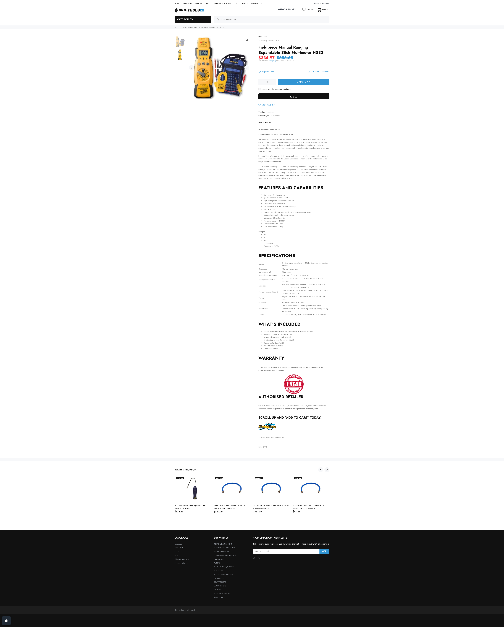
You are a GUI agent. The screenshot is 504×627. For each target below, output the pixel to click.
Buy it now (294, 97)
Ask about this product (320, 71)
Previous (191, 67)
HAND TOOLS (219, 559)
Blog (176, 555)
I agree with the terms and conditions (276, 89)
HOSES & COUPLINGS (222, 551)
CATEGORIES (185, 19)
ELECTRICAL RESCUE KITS (223, 574)
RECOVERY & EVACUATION (224, 547)
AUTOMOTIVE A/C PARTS (224, 566)
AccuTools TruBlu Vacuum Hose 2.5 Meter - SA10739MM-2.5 (308, 507)
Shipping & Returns (182, 559)
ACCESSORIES (219, 597)
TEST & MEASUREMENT (223, 544)
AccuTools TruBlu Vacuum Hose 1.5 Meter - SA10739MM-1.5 (229, 507)
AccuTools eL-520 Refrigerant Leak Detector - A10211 (190, 507)
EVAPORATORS (220, 586)
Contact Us (179, 547)
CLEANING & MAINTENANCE (225, 555)
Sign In (316, 3)
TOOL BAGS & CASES (222, 593)
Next (246, 67)
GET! (324, 551)
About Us (178, 544)
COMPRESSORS (220, 582)
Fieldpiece (270, 112)
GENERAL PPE (219, 578)
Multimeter (275, 115)
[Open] (6, 620)
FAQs (177, 551)
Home (177, 27)
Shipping (272, 60)
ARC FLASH (218, 570)
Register (325, 3)
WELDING (217, 589)
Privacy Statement (182, 563)
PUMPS (217, 563)
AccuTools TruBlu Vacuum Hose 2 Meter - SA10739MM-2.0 (271, 507)
